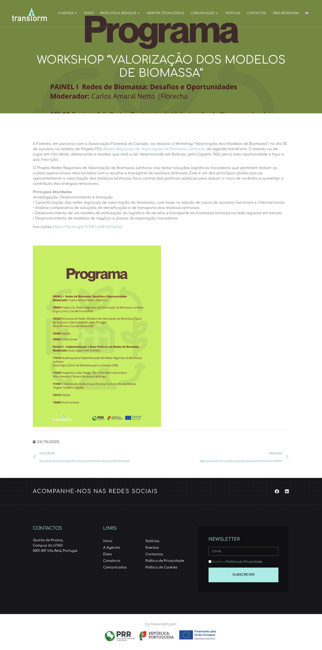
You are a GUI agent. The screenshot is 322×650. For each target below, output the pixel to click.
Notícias (233, 13)
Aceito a (237, 561)
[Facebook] (277, 491)
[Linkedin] (287, 491)
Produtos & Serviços (118, 13)
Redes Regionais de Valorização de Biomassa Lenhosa (154, 149)
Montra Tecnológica (165, 13)
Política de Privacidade (244, 561)
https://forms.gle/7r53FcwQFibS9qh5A (88, 227)
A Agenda (66, 13)
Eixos (89, 13)
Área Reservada (286, 13)
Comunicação (203, 13)
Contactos (256, 13)
